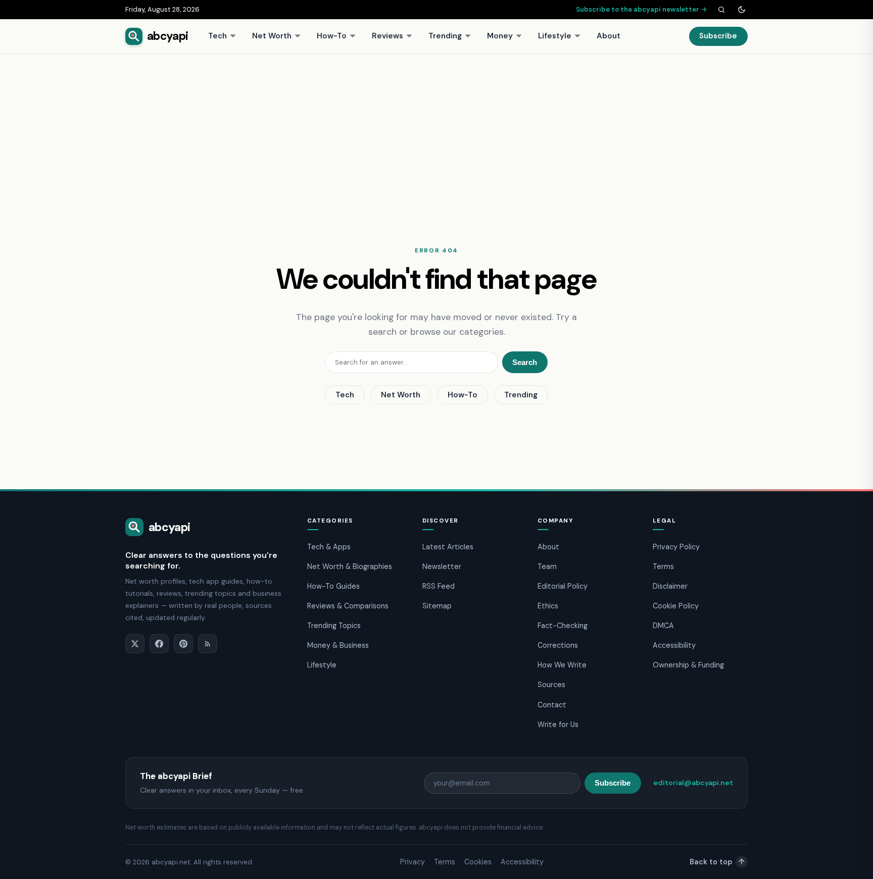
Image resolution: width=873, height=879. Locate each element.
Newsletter (441, 566)
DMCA (663, 625)
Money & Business (338, 645)
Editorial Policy (563, 586)
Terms (663, 566)
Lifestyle (554, 36)
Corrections (558, 645)
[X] (134, 643)
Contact (552, 704)
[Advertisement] (436, 129)
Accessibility (674, 645)
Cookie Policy (676, 605)
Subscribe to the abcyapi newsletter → (641, 9)
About (608, 36)
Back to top (717, 861)
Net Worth (272, 36)
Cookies (478, 861)
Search (524, 362)
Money (500, 36)
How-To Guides (333, 586)
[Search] (721, 10)
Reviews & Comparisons (348, 605)
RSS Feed (438, 586)
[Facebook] (159, 643)
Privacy (412, 861)
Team (547, 566)
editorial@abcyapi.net (693, 782)
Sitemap (437, 605)
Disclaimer (670, 586)
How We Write (562, 664)
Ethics (548, 605)
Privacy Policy (676, 546)
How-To (332, 36)
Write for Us (558, 724)
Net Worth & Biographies (349, 566)
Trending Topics (334, 625)
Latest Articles (447, 546)
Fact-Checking (563, 625)
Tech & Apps (329, 546)
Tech (217, 36)
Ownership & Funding (688, 664)
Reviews (387, 36)
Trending (445, 36)
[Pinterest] (183, 643)
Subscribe (718, 36)
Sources (551, 684)
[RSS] (207, 643)
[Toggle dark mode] (742, 10)
